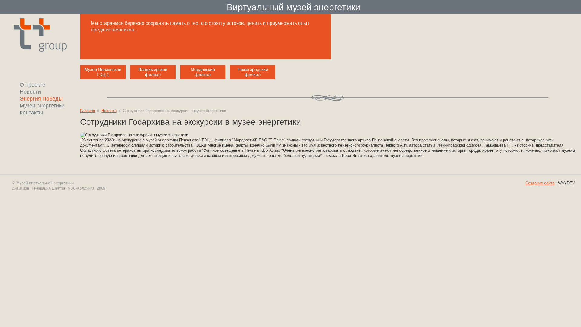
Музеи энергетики (42, 106)
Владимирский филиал (152, 72)
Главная (87, 110)
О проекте (32, 85)
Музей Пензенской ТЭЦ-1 (102, 72)
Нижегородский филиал (253, 72)
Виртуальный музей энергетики (293, 6)
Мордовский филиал (203, 72)
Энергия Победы (41, 99)
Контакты (31, 113)
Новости (109, 110)
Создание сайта (539, 183)
